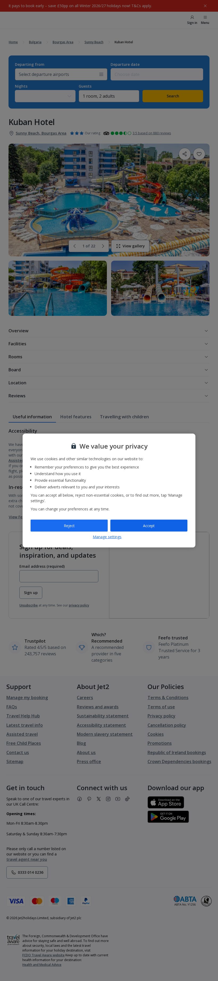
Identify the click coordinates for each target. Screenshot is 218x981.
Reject (69, 525)
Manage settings (107, 536)
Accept (149, 525)
